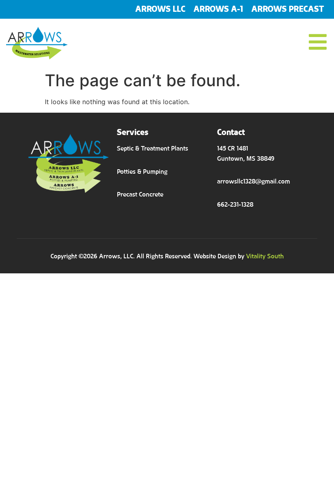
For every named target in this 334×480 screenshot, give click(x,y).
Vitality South (265, 256)
